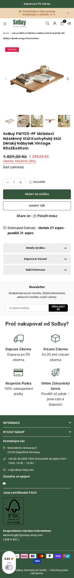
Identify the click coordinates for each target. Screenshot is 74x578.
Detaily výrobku (35, 247)
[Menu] (4, 23)
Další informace (35, 269)
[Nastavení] (68, 23)
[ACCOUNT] (54, 23)
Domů (6, 33)
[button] (62, 23)
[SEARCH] (47, 23)
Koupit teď (37, 205)
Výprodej (12, 49)
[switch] (9, 567)
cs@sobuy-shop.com (21, 469)
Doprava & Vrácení (35, 258)
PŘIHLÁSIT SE (58, 308)
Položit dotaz (47, 216)
